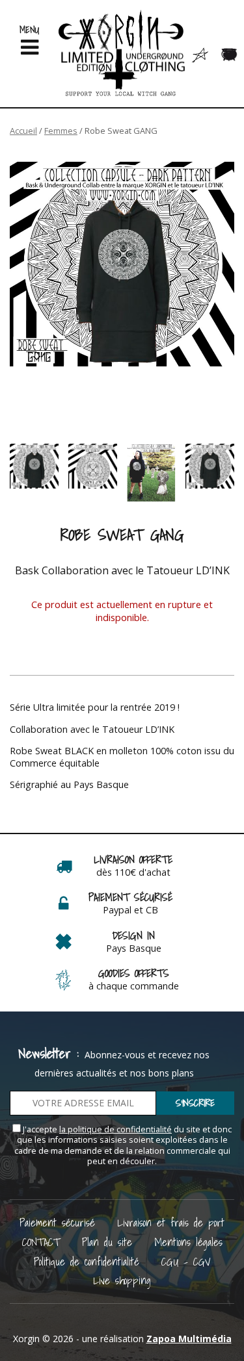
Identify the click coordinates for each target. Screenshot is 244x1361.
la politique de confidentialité (115, 1129)
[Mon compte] (200, 53)
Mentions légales (188, 1242)
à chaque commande (133, 986)
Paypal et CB (130, 910)
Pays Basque (133, 948)
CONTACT (41, 1242)
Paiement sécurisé (57, 1222)
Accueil (23, 130)
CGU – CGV (186, 1261)
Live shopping (122, 1280)
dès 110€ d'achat (133, 872)
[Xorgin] (122, 53)
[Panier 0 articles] (229, 54)
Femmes (60, 130)
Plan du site (107, 1242)
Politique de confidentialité (86, 1261)
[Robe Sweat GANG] (122, 264)
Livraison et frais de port (170, 1222)
